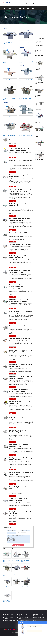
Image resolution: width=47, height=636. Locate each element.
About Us (9, 8)
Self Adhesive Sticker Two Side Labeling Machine (16, 560)
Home (5, 8)
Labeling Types (22, 8)
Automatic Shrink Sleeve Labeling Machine (26, 116)
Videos (28, 8)
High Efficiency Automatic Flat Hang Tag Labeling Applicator (15, 587)
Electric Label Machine (39, 148)
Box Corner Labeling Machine (38, 617)
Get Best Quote (12, 145)
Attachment (19, 532)
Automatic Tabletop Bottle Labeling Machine (26, 135)
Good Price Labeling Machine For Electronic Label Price (25, 560)
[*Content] (5, 542)
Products (15, 8)
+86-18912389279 (18, 3)
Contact (33, 8)
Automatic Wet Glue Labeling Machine (9, 135)
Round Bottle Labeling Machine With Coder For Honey (6, 601)
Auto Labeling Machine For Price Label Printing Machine (39, 69)
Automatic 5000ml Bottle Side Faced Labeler (6, 587)
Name (5, 530)
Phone (5, 532)
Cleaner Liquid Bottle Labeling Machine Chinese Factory (39, 135)
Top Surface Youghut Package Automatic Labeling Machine (7, 560)
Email (20, 530)
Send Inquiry (19, 545)
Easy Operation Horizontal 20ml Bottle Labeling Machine (7, 574)
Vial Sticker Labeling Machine (10, 620)
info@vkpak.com (33, 3)
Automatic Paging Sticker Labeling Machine (10, 79)
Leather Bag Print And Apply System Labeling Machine (25, 587)
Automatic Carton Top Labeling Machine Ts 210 (15, 573)
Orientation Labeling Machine (25, 572)
